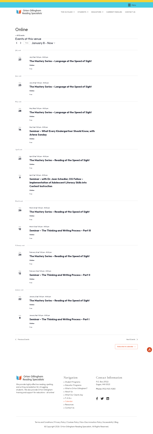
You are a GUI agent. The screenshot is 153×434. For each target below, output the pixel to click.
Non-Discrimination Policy (91, 422)
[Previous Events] (16, 43)
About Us (69, 391)
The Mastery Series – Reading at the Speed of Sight (59, 160)
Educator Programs (73, 385)
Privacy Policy (60, 422)
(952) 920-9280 (109, 389)
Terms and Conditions (44, 422)
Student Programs (72, 382)
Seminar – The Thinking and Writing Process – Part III (60, 230)
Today (26, 43)
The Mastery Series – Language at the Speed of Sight (60, 61)
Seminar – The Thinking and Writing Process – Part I (59, 319)
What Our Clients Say (74, 395)
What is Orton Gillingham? (76, 388)
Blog (116, 422)
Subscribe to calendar (125, 347)
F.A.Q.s (68, 398)
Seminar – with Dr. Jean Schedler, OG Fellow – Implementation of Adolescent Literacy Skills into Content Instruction (58, 182)
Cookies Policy (73, 422)
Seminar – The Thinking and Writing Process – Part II (59, 274)
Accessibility (108, 422)
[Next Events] (20, 43)
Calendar (69, 401)
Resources (69, 404)
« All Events (19, 35)
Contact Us (69, 408)
